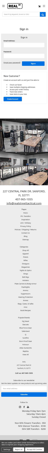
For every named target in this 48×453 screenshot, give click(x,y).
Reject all (18, 449)
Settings (6, 449)
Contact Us (25, 233)
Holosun (25, 344)
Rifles (26, 260)
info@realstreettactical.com (24, 203)
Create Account (12, 99)
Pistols (25, 257)
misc (25, 307)
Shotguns (25, 264)
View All (26, 354)
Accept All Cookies (34, 449)
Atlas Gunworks (26, 348)
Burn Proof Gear (25, 341)
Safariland (25, 331)
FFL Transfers (26, 216)
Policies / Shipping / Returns (25, 229)
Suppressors (25, 294)
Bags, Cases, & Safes (25, 304)
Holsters (25, 280)
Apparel (26, 254)
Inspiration (25, 219)
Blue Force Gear (25, 328)
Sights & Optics (25, 270)
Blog (25, 236)
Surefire (26, 338)
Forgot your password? (12, 62)
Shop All (25, 250)
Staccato (25, 324)
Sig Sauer (25, 321)
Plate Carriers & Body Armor (26, 284)
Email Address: (9, 41)
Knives (25, 300)
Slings (25, 274)
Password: (7, 52)
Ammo (25, 290)
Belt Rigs (25, 277)
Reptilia (25, 351)
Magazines (25, 267)
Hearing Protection (25, 297)
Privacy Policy (25, 226)
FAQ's (25, 213)
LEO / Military (25, 223)
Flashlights (25, 287)
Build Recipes (25, 310)
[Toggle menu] (3, 6)
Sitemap (25, 239)
